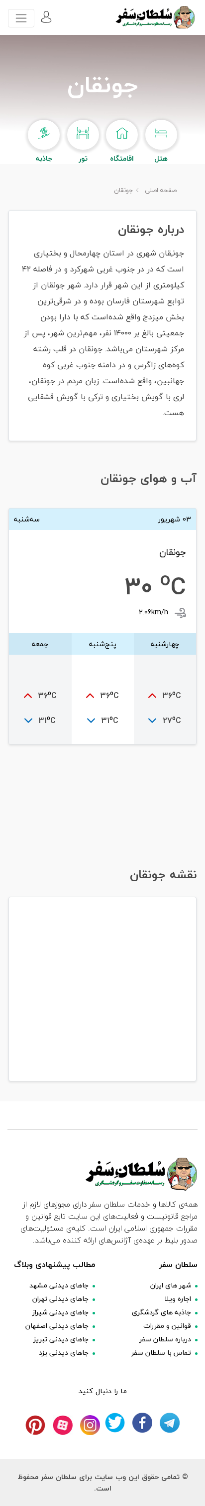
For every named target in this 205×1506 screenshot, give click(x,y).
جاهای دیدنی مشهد (59, 1285)
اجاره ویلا (178, 1298)
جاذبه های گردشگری (161, 1312)
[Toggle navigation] (21, 18)
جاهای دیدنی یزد (64, 1352)
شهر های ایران (170, 1285)
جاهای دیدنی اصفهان (57, 1325)
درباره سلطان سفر (165, 1339)
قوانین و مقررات (167, 1325)
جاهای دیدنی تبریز (61, 1339)
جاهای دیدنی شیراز (60, 1312)
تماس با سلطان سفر (161, 1352)
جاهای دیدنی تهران (60, 1298)
